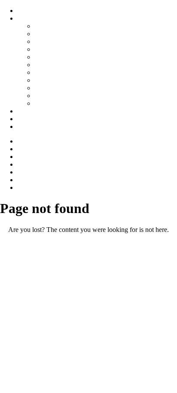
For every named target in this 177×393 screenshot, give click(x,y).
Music (25, 10)
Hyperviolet (50, 49)
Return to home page (88, 244)
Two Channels (54, 95)
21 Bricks (47, 26)
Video (25, 111)
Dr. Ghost (47, 72)
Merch (26, 126)
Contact (27, 118)
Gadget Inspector (57, 87)
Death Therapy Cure (62, 57)
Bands (25, 18)
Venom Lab (50, 103)
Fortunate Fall (53, 80)
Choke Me (48, 41)
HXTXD (46, 64)
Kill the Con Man (58, 33)
